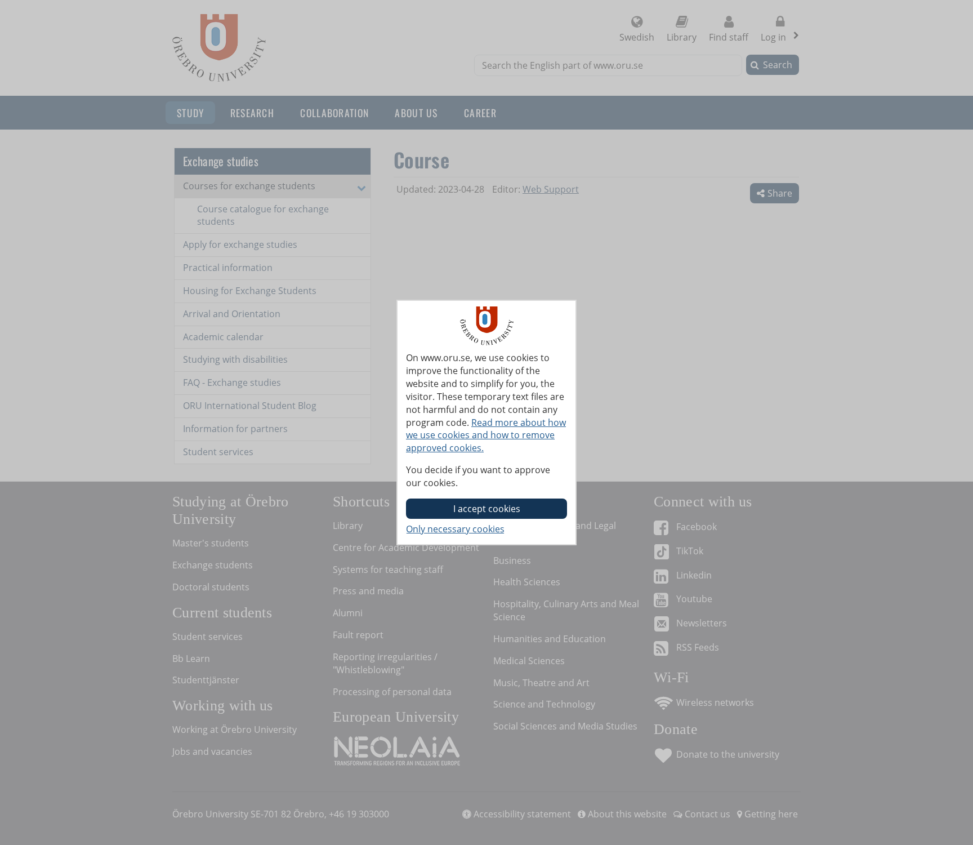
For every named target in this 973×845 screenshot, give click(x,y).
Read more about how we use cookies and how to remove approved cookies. (486, 435)
